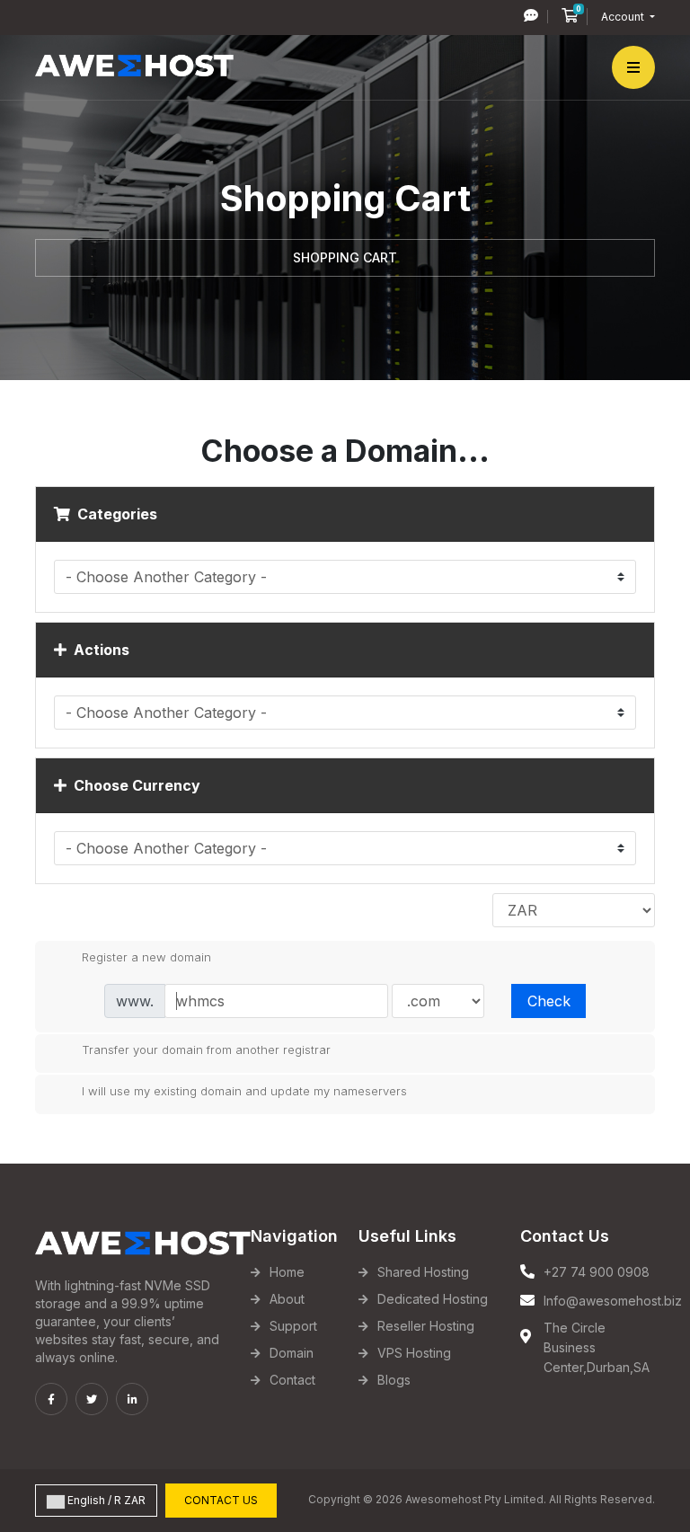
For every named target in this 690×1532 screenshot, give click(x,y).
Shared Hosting (423, 1272)
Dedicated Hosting (432, 1298)
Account (624, 16)
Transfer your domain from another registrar (206, 1049)
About (287, 1298)
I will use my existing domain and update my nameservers (244, 1090)
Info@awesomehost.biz (613, 1300)
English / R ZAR (105, 1500)
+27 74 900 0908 (597, 1272)
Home (287, 1272)
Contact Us (221, 1500)
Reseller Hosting (425, 1325)
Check (549, 1001)
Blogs (394, 1379)
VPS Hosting (414, 1352)
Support (293, 1325)
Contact (292, 1379)
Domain (292, 1352)
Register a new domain (146, 956)
